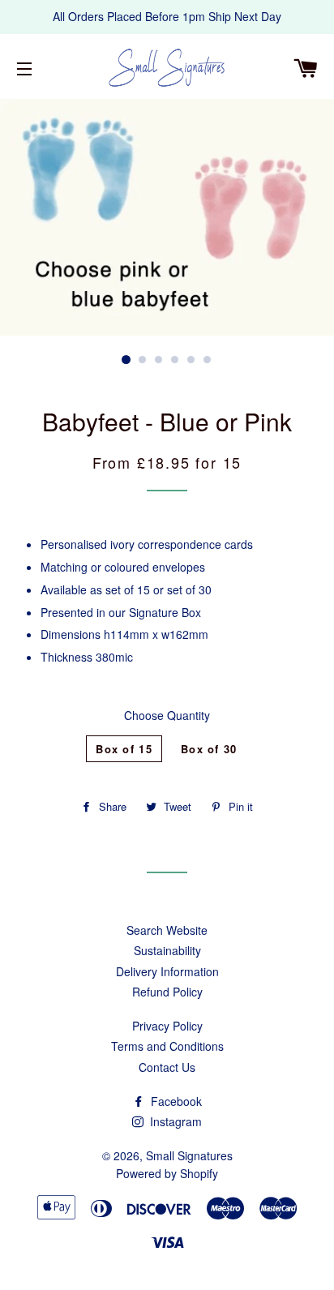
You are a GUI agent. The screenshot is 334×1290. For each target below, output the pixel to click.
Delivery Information (167, 971)
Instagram (174, 1121)
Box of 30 (209, 748)
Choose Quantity (167, 715)
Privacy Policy (167, 1026)
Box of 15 (124, 748)
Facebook (175, 1101)
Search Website (167, 930)
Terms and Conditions (167, 1046)
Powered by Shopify (167, 1173)
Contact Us (167, 1067)
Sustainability (167, 950)
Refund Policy (167, 992)
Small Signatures (189, 1155)
